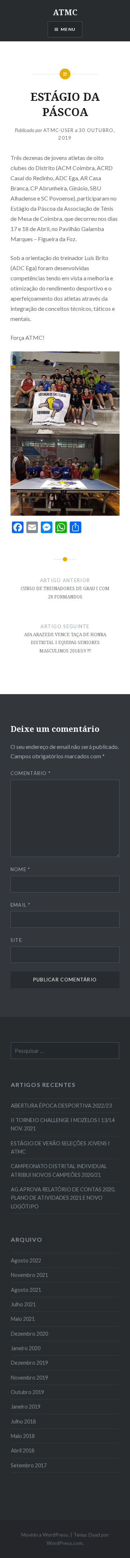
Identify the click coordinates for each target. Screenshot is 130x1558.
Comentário (30, 773)
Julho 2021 (23, 1304)
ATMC (65, 12)
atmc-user (58, 130)
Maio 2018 (23, 1436)
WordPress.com (65, 1543)
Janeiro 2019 (25, 1407)
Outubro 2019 (27, 1392)
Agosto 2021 (26, 1290)
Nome (20, 869)
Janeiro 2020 (25, 1348)
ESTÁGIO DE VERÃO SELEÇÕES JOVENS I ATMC (60, 1147)
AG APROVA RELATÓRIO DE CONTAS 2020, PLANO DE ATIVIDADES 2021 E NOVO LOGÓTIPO (63, 1197)
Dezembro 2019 (29, 1363)
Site (16, 940)
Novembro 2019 (29, 1377)
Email (20, 905)
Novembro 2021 (29, 1275)
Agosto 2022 (26, 1260)
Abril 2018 (22, 1450)
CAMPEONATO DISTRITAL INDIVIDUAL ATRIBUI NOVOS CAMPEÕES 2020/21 (59, 1170)
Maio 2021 (23, 1319)
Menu (68, 29)
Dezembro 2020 (29, 1334)
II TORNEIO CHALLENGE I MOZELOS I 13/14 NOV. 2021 (62, 1124)
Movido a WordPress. (45, 1535)
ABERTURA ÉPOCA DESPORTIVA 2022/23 (61, 1105)
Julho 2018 (23, 1421)
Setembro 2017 (29, 1465)
